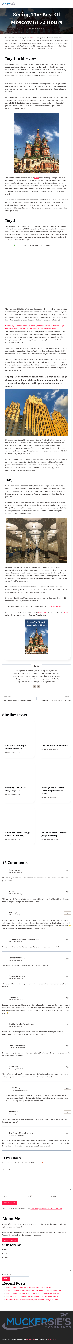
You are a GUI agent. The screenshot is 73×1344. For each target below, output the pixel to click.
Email (29, 1196)
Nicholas (12, 1111)
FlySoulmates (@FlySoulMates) (22, 939)
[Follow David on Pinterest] (38, 686)
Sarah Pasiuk (51, 1339)
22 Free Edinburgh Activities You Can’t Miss (55, 699)
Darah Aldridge (15, 1045)
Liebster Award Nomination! (54, 745)
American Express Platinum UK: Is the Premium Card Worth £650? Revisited (32, 1293)
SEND (6, 1278)
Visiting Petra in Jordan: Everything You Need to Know (52, 790)
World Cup (42, 612)
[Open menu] (68, 4)
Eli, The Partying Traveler (19, 1024)
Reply (67, 870)
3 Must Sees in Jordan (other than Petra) (16, 699)
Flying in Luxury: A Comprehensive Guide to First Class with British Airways (32, 1296)
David (32, 29)
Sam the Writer (15, 976)
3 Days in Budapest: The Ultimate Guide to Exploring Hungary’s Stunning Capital (34, 1290)
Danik (11, 997)
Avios (66, 612)
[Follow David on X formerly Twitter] (34, 686)
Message (5, 1257)
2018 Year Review (55, 606)
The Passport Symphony (19, 1133)
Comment (7, 1169)
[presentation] (18, 730)
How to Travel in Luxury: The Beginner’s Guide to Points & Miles (28, 1287)
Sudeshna (13, 870)
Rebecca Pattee (15, 957)
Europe (33, 38)
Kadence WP (30, 1339)
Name (6, 1196)
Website (53, 1196)
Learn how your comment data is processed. (46, 1209)
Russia (36, 178)
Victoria (12, 1066)
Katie (11, 912)
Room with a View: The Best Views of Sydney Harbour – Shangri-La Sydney (32, 1299)
